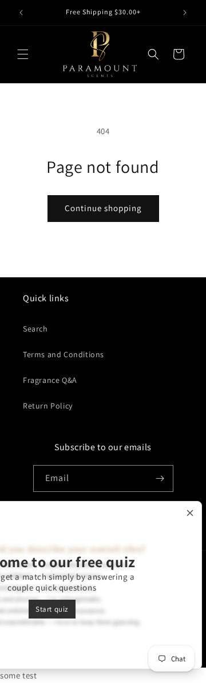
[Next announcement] (184, 12)
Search (35, 329)
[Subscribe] (160, 478)
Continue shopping (103, 208)
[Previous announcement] (21, 12)
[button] (22, 54)
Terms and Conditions (63, 354)
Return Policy (48, 406)
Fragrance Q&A (50, 380)
